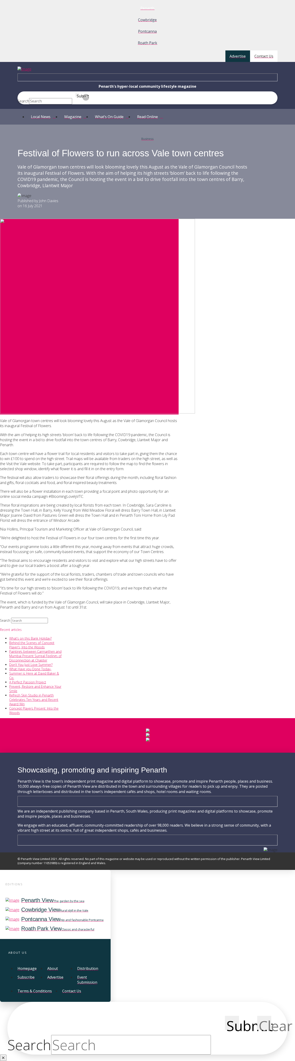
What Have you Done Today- (30, 669)
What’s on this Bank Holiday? (30, 638)
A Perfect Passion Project (27, 682)
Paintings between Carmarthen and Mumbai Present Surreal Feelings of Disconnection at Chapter (35, 655)
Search (23, 101)
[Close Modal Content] (3, 1058)
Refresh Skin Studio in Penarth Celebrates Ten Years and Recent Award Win (33, 699)
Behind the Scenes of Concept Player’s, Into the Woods (31, 645)
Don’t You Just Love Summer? (31, 664)
